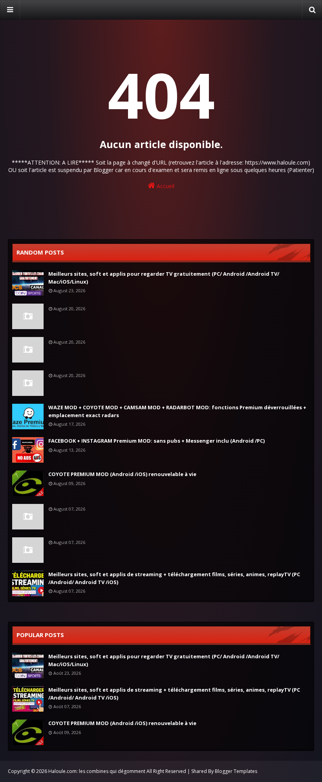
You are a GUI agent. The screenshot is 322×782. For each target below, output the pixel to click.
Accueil (164, 186)
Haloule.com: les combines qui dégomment (96, 771)
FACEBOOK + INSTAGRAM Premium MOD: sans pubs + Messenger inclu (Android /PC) (156, 440)
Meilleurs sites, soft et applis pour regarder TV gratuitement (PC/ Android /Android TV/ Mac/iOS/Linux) (163, 277)
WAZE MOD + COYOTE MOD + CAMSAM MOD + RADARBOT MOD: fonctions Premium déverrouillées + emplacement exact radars (177, 411)
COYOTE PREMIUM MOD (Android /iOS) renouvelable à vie (122, 474)
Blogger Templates (236, 771)
